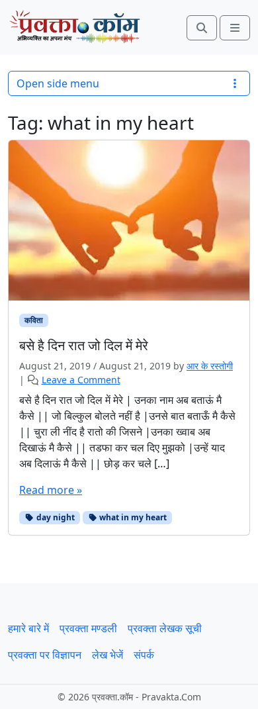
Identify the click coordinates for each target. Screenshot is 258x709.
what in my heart (132, 517)
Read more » (50, 490)
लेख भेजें (107, 654)
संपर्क (144, 654)
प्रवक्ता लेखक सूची (165, 628)
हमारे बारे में (28, 628)
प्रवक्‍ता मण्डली (88, 628)
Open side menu (58, 83)
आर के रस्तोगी (210, 365)
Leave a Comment (81, 379)
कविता (33, 320)
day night (54, 517)
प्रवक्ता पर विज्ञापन (44, 654)
